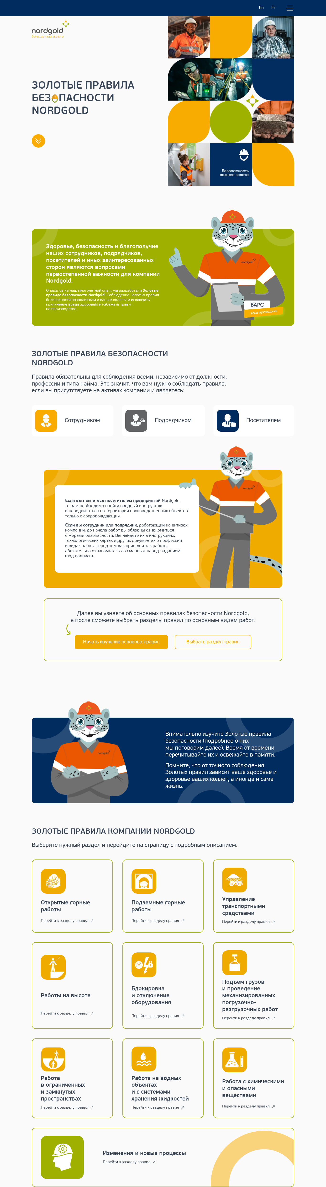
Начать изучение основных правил (121, 642)
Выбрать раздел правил (212, 642)
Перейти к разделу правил (64, 921)
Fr (273, 8)
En (261, 8)
